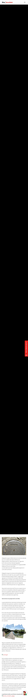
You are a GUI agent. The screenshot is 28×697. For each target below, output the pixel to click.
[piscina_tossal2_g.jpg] (8, 696)
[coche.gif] (5, 654)
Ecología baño (4, 259)
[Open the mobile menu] (24, 2)
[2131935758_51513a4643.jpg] (14, 631)
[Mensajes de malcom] (3, 275)
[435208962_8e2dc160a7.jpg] (14, 546)
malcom (8, 275)
